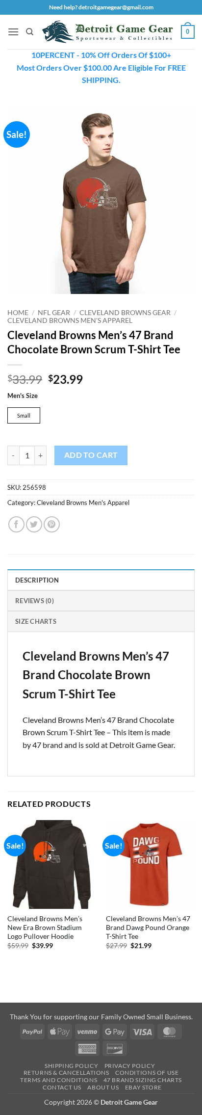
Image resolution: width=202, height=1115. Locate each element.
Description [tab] (37, 580)
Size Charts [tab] (35, 621)
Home (17, 313)
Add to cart (91, 455)
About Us (103, 1087)
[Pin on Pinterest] (52, 524)
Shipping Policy (71, 1065)
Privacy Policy (129, 1065)
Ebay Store (143, 1087)
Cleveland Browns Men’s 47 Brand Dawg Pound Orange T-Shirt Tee (148, 927)
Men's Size (22, 396)
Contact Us (62, 1087)
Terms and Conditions (58, 1080)
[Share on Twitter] (34, 524)
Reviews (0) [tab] (34, 601)
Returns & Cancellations (66, 1072)
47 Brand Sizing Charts (142, 1080)
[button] (13, 32)
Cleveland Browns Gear (125, 313)
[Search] (29, 32)
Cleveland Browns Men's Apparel (69, 320)
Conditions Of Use (146, 1072)
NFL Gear (54, 313)
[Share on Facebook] (16, 524)
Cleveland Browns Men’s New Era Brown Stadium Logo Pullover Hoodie (44, 927)
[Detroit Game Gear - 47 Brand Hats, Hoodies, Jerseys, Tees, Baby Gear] (107, 32)
